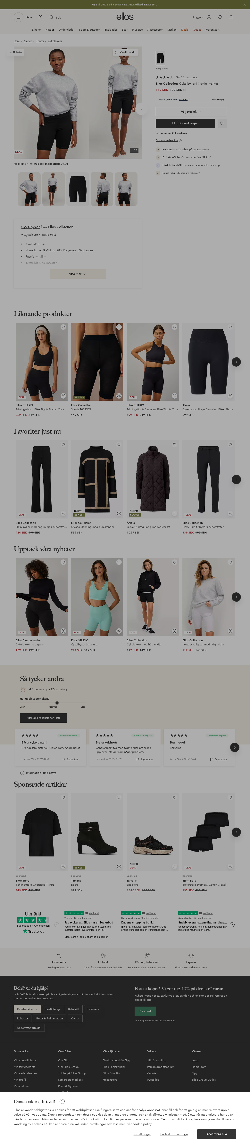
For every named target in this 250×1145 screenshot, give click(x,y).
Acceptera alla (216, 1134)
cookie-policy (142, 1124)
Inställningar (142, 1134)
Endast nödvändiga (174, 1134)
